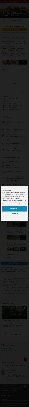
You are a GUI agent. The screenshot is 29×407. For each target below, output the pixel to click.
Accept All (13, 208)
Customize (14, 214)
